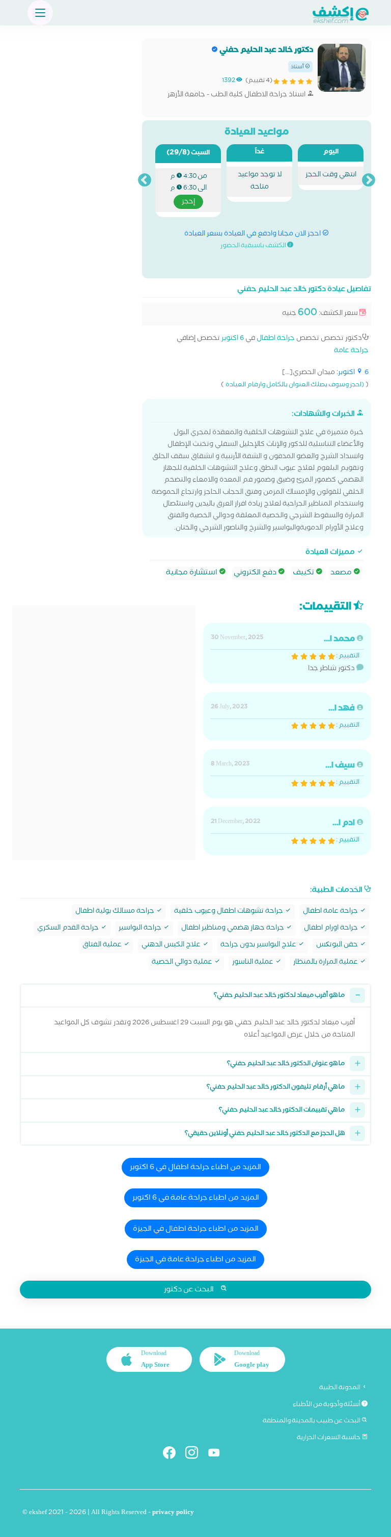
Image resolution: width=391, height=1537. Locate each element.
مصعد (341, 573)
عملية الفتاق (102, 945)
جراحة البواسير (141, 929)
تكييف (304, 573)
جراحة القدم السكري (68, 929)
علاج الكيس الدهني (172, 945)
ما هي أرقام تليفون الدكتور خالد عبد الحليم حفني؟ (276, 1088)
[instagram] (195, 1454)
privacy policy (173, 1513)
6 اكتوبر (232, 339)
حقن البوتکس (337, 945)
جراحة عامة (351, 351)
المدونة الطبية (340, 1388)
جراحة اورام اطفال (331, 929)
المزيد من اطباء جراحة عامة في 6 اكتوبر (195, 1198)
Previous (368, 180)
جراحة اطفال (276, 339)
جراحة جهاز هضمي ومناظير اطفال (233, 929)
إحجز (188, 202)
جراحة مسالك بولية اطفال (115, 912)
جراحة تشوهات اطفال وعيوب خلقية (229, 912)
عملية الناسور (253, 963)
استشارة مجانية (192, 573)
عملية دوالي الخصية (183, 963)
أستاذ (298, 67)
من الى (188, 190)
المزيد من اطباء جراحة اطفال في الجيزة (196, 1229)
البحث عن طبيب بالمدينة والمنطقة (312, 1421)
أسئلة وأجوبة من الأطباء (327, 1405)
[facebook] (173, 1454)
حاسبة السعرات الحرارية (329, 1438)
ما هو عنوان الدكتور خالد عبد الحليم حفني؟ (286, 1064)
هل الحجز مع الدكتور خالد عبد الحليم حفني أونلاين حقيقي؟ (265, 1134)
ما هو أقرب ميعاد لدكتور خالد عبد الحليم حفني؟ (279, 996)
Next (144, 180)
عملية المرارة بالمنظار (326, 963)
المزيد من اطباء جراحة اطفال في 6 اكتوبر (195, 1168)
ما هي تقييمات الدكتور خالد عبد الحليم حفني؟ (282, 1111)
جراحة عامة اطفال (331, 912)
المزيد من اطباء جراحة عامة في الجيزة (195, 1260)
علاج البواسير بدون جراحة (259, 945)
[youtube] (218, 1454)
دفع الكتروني (256, 573)
